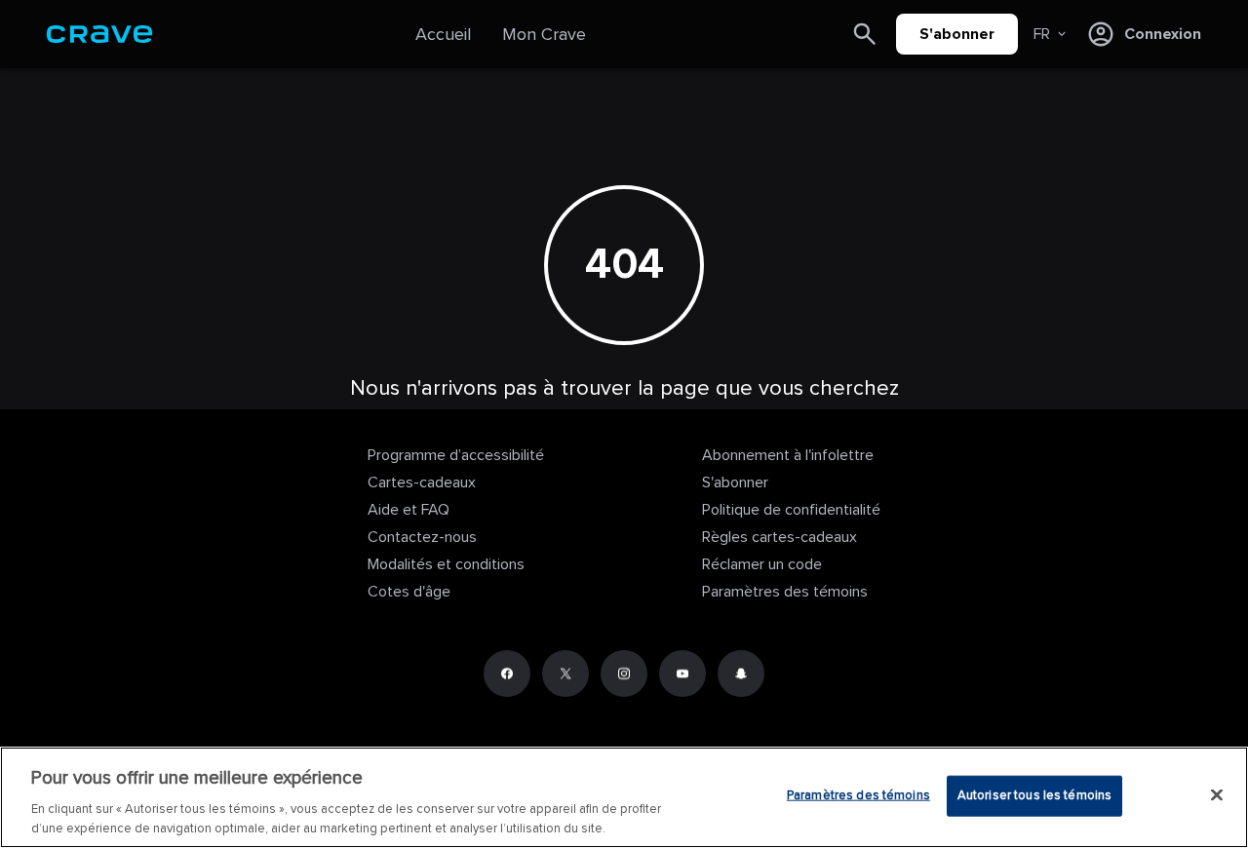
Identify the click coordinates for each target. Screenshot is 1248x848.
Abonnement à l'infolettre (788, 455)
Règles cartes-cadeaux (779, 537)
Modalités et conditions (446, 564)
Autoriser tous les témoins (1034, 795)
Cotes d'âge (409, 591)
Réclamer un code (762, 564)
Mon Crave (544, 34)
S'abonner (956, 34)
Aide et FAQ (408, 510)
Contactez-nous (422, 537)
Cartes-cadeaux (422, 482)
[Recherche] (864, 34)
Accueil (443, 34)
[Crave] (99, 34)
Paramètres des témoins (785, 591)
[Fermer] (1216, 795)
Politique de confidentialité (791, 510)
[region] (624, 797)
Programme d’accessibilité (456, 455)
